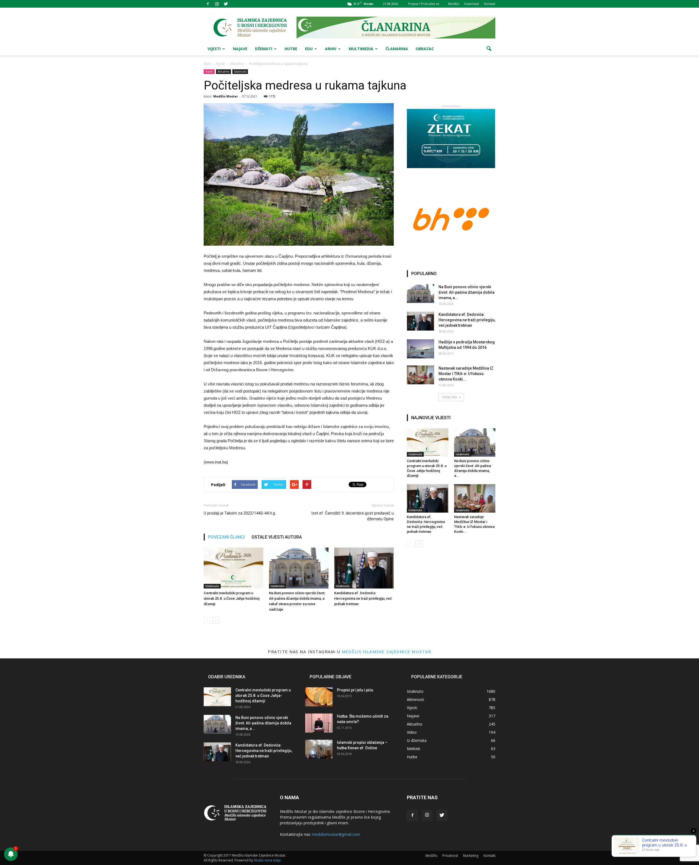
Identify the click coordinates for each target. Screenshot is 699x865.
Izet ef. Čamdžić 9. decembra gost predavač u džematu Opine (352, 516)
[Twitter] (226, 4)
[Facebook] (208, 4)
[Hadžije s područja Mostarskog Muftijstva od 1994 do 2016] (420, 348)
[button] (488, 48)
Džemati (263, 48)
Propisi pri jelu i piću (355, 690)
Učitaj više (449, 397)
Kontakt (489, 4)
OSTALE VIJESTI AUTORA (276, 537)
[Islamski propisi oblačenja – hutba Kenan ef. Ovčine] (319, 749)
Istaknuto (240, 71)
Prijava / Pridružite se (423, 4)
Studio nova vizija (267, 860)
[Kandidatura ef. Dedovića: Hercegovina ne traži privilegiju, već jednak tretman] (364, 568)
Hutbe (291, 48)
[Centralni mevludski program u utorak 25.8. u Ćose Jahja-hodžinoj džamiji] (233, 568)
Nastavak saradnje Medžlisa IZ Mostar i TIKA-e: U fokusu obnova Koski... (466, 373)
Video (412, 732)
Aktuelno (223, 71)
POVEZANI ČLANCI (226, 537)
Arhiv (330, 48)
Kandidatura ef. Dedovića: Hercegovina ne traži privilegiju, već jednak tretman (363, 598)
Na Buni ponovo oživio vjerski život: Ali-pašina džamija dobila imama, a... (466, 292)
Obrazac (425, 48)
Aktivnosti (415, 699)
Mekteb (413, 748)
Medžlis (453, 4)
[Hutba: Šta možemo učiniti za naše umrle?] (319, 723)
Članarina (397, 48)
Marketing (470, 855)
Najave (240, 48)
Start (207, 63)
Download (471, 4)
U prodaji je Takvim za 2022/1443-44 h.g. (240, 513)
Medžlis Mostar (225, 96)
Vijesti (214, 48)
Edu (309, 48)
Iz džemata (416, 740)
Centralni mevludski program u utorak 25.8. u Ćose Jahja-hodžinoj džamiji (231, 598)
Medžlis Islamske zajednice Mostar (386, 651)
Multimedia (361, 48)
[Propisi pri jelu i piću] (319, 696)
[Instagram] (217, 4)
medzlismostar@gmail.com (336, 834)
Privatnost (450, 855)
